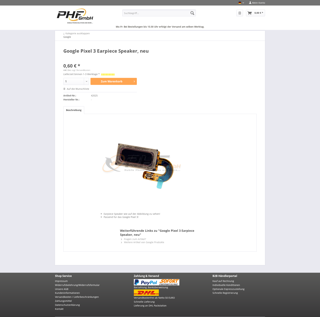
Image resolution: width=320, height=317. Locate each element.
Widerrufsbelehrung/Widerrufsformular (77, 285)
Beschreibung (74, 110)
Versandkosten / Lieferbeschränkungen (77, 296)
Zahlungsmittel (63, 300)
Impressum (61, 281)
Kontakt (59, 308)
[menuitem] (255, 3)
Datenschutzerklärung (67, 304)
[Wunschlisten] (239, 13)
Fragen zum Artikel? (134, 239)
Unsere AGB (61, 289)
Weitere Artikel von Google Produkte (143, 242)
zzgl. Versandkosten (81, 70)
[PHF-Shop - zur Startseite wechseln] (75, 16)
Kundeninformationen (67, 292)
